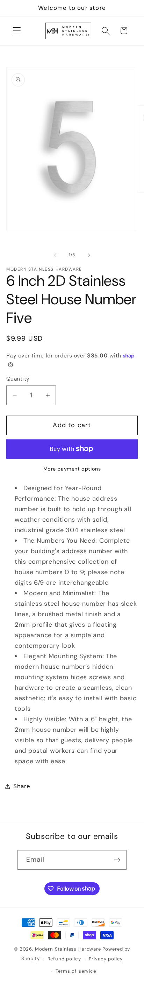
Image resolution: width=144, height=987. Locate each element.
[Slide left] (55, 255)
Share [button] (21, 786)
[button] (17, 30)
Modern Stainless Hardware (68, 949)
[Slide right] (88, 255)
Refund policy (64, 959)
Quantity (18, 378)
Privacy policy (106, 959)
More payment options (72, 469)
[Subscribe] (117, 860)
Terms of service (76, 971)
